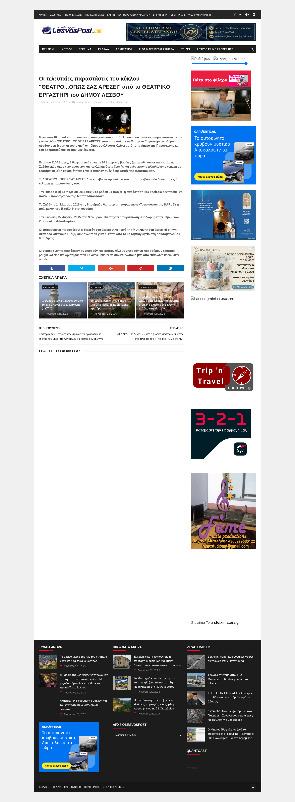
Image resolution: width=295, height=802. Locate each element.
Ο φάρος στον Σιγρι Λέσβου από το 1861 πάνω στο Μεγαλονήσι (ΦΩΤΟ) (62, 304)
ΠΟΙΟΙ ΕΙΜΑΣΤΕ (73, 15)
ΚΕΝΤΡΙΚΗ (48, 49)
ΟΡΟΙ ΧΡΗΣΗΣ (178, 15)
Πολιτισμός (122, 102)
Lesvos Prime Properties (215, 49)
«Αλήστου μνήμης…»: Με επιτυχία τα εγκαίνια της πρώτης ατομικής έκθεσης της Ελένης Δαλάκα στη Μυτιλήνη (159, 302)
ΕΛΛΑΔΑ (103, 49)
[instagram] (253, 14)
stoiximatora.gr (227, 623)
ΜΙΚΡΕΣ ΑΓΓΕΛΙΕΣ (94, 15)
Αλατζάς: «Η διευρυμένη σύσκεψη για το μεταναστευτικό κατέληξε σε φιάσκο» (83, 705)
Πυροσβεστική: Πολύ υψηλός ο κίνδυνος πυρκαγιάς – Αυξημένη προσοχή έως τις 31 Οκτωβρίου (154, 704)
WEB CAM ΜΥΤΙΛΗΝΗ (199, 15)
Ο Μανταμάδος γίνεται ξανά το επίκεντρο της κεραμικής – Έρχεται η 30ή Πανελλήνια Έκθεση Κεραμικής (231, 734)
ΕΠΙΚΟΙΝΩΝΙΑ (160, 15)
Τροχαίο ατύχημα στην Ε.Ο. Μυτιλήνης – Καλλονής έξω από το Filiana (229, 679)
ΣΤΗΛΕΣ (185, 49)
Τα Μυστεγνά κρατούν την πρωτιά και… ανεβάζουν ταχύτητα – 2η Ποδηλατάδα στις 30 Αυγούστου (155, 682)
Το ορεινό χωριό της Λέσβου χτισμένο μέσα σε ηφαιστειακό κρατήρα (109, 304)
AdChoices (192, 768)
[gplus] (247, 14)
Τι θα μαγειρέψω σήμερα (156, 49)
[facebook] (235, 14)
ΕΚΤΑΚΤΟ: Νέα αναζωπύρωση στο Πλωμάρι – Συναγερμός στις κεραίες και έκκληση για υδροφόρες (230, 715)
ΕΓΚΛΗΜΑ (85, 49)
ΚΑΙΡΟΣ (111, 15)
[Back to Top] (253, 787)
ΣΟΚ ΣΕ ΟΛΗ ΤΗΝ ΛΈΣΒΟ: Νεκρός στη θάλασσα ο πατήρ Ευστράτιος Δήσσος (230, 697)
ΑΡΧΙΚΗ (43, 15)
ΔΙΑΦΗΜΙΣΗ (56, 15)
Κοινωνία (96, 287)
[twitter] (240, 14)
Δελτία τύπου (83, 102)
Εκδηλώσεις (98, 102)
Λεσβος (110, 102)
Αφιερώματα (50, 287)
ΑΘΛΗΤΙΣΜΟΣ (124, 49)
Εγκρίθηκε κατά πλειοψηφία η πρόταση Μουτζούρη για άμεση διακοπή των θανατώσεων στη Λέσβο (157, 661)
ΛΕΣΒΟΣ (67, 49)
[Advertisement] (223, 587)
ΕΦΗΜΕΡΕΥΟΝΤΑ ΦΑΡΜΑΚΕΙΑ (134, 15)
